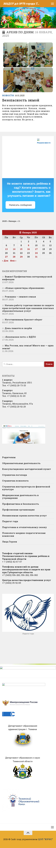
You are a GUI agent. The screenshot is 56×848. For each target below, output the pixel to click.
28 (14, 256)
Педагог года (10, 521)
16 (28, 249)
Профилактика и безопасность (20, 503)
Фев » (13, 260)
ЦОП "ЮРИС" (45, 839)
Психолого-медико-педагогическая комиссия (24, 534)
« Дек (5, 260)
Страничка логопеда (14, 474)
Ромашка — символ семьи (20, 296)
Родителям (9, 457)
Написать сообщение (20, 205)
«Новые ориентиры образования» (25, 288)
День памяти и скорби (18, 328)
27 (6, 256)
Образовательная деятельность (21, 463)
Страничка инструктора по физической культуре (26, 488)
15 (21, 249)
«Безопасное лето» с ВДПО (20, 336)
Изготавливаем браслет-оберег (23, 319)
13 (6, 249)
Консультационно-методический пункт (26, 469)
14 (14, 249)
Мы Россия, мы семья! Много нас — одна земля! (27, 347)
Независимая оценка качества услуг (24, 515)
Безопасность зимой (20, 100)
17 (36, 249)
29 (21, 256)
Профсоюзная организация (18, 509)
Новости (8, 95)
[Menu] (52, 3)
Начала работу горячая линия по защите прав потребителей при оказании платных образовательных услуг (28, 308)
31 (36, 256)
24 (36, 252)
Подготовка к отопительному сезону (24, 527)
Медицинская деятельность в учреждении (20, 497)
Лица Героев (9, 541)
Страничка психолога (15, 480)
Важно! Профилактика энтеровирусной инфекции (27, 278)
